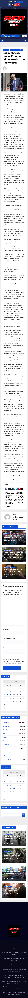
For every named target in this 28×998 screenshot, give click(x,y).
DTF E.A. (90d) (7, 759)
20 (14, 698)
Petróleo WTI (6, 744)
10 (4, 695)
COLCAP (5, 737)
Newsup (23, 943)
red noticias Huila (15, 67)
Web (4, 647)
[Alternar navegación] (13, 41)
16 (23, 695)
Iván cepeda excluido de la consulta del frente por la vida (13, 571)
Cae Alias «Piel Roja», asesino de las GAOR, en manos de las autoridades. (14, 965)
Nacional (6, 567)
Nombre (6, 629)
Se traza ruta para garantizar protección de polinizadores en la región (14, 993)
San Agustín (7, 851)
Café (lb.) (5, 748)
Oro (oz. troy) (6, 752)
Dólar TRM (6, 722)
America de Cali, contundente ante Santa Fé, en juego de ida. (14, 959)
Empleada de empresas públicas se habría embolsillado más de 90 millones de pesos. (14, 976)
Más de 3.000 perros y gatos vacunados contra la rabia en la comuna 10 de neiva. (14, 982)
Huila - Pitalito (8, 834)
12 (10, 695)
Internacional (13, 49)
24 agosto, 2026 (10, 841)
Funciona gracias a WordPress (9, 943)
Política (21, 49)
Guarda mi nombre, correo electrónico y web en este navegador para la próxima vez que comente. (14, 661)
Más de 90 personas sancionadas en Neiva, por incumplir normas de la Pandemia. (14, 987)
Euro (4, 733)
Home (14, 948)
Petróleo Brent (7, 741)
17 (4, 698)
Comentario (7, 598)
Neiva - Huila (7, 869)
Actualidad (6, 49)
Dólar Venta (6, 726)
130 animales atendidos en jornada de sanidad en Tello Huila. (14, 953)
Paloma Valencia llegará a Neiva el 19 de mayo (14, 538)
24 (4, 701)
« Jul (4, 709)
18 (7, 698)
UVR (4, 755)
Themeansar (14, 945)
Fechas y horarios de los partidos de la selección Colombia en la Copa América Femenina (18, 497)
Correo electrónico (9, 638)
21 (17, 698)
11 (7, 695)
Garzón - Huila (7, 886)
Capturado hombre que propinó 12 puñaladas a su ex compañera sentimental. (14, 970)
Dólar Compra (6, 729)
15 (20, 695)
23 (23, 698)
